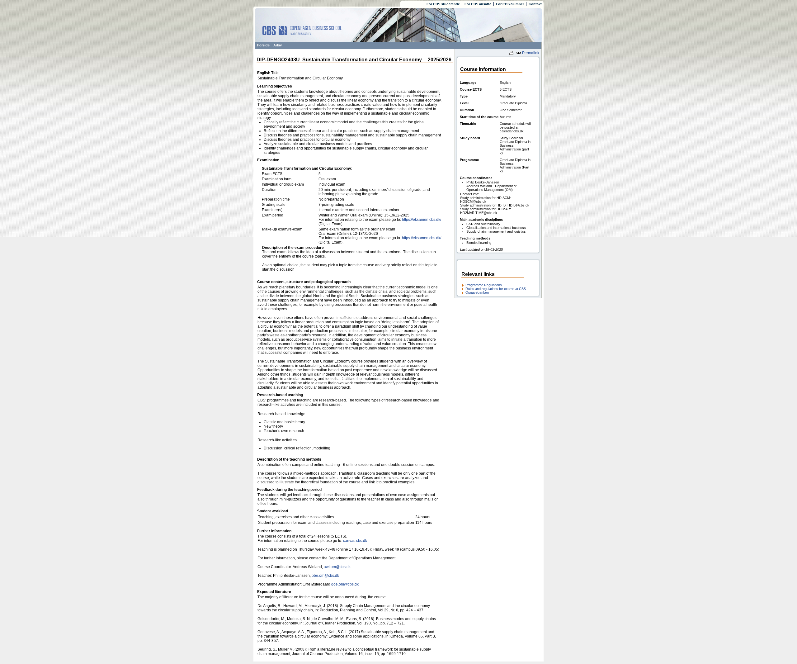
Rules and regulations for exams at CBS (495, 289)
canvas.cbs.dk (355, 540)
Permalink (530, 53)
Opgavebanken (477, 292)
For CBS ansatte (478, 4)
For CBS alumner (510, 4)
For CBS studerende (443, 4)
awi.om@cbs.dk (337, 567)
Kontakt (535, 4)
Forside (263, 45)
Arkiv (277, 45)
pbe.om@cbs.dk (326, 575)
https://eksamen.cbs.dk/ (421, 219)
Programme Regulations (483, 285)
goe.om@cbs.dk (345, 584)
